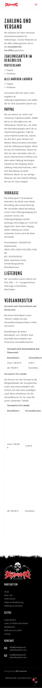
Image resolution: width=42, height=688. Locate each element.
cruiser (7, 633)
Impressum (10, 678)
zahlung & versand (13, 605)
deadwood (9, 626)
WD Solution (21, 671)
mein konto (9, 598)
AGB (35, 678)
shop (6, 591)
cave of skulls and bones (16, 623)
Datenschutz (25, 678)
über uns (8, 595)
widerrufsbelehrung (13, 602)
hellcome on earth (13, 630)
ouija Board (10, 619)
